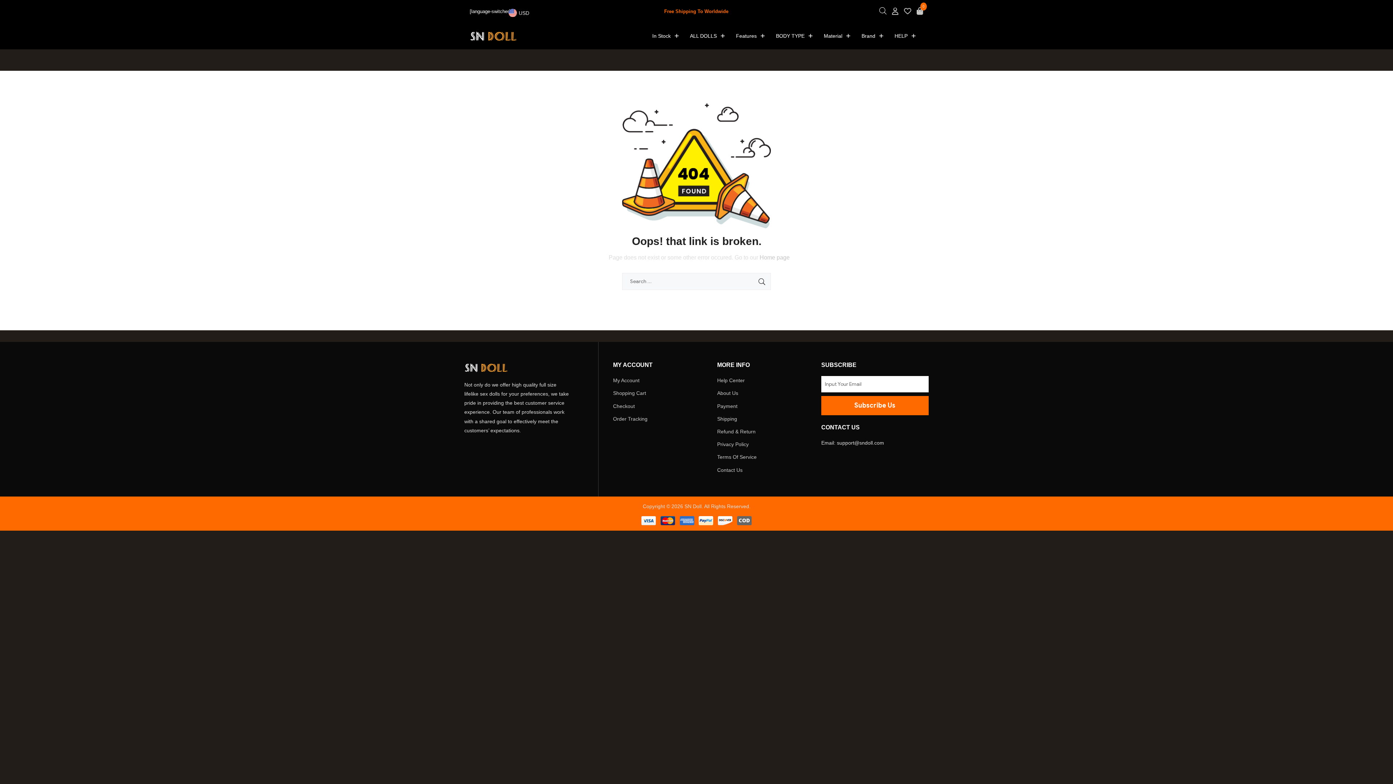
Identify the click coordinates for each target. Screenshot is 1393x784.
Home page (775, 257)
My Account (626, 380)
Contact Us (730, 470)
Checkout (624, 406)
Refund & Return (736, 431)
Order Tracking (630, 419)
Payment (727, 406)
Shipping (727, 419)
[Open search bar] (883, 13)
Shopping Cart (629, 393)
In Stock (661, 36)
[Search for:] (696, 281)
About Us (727, 393)
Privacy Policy (733, 444)
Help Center (731, 380)
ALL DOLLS (703, 36)
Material (833, 36)
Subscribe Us (874, 405)
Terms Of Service (737, 457)
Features (746, 36)
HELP (901, 36)
